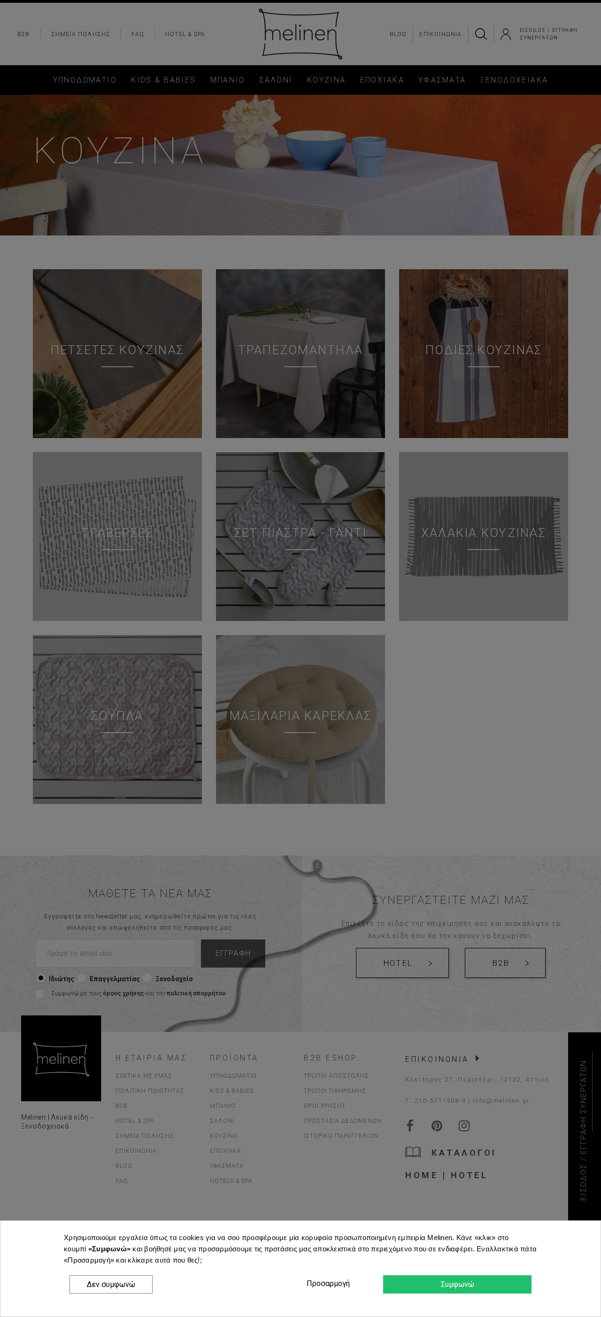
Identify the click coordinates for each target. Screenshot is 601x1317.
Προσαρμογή (327, 1283)
